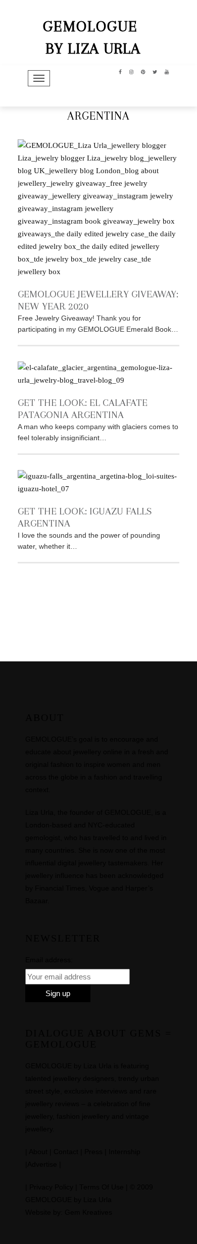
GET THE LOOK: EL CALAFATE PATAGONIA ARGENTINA (82, 409)
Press (93, 1152)
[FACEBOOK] (120, 71)
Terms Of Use (101, 1187)
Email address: (49, 960)
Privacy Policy (51, 1187)
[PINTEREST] (143, 71)
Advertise (42, 1164)
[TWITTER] (155, 71)
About (38, 1152)
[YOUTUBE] (167, 71)
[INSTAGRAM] (131, 71)
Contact (66, 1152)
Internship (124, 1152)
